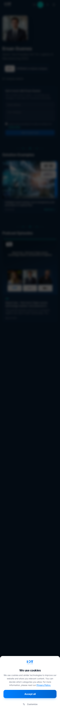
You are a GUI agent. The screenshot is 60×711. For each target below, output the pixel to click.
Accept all (30, 694)
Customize (32, 704)
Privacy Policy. (44, 685)
